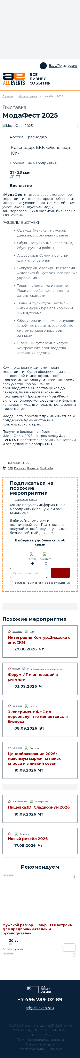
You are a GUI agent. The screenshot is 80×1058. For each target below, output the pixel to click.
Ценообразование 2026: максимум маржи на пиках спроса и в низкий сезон (34, 759)
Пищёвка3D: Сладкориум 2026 (39, 807)
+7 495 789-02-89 (40, 999)
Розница (33, 468)
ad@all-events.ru (40, 1008)
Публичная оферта (40, 1044)
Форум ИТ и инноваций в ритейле (33, 677)
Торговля (14, 462)
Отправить (60, 573)
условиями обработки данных (50, 582)
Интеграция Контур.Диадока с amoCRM (39, 639)
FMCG (25, 462)
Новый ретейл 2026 (28, 839)
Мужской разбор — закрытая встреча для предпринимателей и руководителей (37, 929)
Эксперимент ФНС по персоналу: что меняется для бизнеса (38, 717)
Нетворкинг (41, 801)
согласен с (42, 582)
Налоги (33, 706)
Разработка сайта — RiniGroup (40, 1049)
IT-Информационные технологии (44, 669)
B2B (10, 468)
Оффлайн (46, 468)
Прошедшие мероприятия (33, 163)
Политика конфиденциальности (40, 1040)
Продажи (20, 468)
